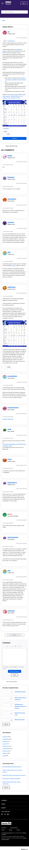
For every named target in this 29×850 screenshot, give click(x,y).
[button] (4, 133)
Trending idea (6, 736)
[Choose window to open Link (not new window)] (22, 146)
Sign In (24, 3)
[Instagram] (5, 812)
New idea (5, 734)
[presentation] (4, 644)
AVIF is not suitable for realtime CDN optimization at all (15, 79)
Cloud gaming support (20, 689)
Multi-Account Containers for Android (11, 776)
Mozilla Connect (8, 3)
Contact (18, 827)
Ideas (3, 20)
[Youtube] (8, 812)
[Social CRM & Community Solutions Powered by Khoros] (24, 847)
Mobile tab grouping (20, 717)
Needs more (5, 739)
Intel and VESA (14, 96)
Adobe (16, 94)
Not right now (6, 748)
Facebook (12, 94)
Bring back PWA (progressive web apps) (12, 764)
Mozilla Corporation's (7, 830)
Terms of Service (13, 825)
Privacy (3, 827)
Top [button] (2, 846)
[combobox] (14, 12)
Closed (4, 753)
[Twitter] (2, 812)
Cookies (10, 827)
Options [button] (27, 20)
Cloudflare (17, 49)
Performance (6, 128)
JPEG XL (5, 131)
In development (11, 40)
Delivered (5, 751)
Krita (19, 96)
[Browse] (2, 3)
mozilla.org (3, 825)
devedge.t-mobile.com (8, 417)
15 (19, 633)
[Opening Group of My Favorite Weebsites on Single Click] (20, 146)
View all (6, 722)
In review (5, 741)
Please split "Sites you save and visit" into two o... (14, 773)
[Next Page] (22, 633)
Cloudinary (5, 51)
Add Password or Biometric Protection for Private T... (20, 703)
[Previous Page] (7, 633)
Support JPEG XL (7, 27)
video (13, 264)
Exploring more (6, 744)
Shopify (18, 97)
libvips (8, 97)
